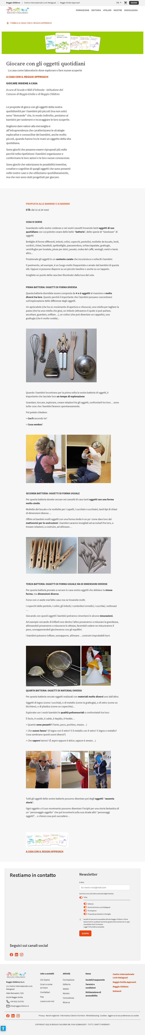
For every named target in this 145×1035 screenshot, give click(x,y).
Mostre (118, 10)
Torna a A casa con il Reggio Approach (31, 23)
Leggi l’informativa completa (94, 927)
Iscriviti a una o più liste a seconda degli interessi (96, 894)
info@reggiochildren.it (19, 1006)
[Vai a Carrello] (125, 3)
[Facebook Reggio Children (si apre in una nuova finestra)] (12, 955)
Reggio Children (13, 2)
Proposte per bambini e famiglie (99, 914)
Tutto (85, 897)
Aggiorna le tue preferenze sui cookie (123, 1015)
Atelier (107, 10)
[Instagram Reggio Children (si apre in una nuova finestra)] (22, 955)
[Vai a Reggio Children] (17, 10)
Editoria (96, 10)
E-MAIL (81, 882)
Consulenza (131, 10)
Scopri (85, 933)
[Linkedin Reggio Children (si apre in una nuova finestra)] (17, 955)
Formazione (82, 10)
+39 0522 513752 (17, 1001)
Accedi (134, 2)
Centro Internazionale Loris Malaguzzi (40, 2)
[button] (3, 1028)
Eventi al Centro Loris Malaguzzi (99, 907)
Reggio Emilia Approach (70, 2)
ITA (118, 2)
